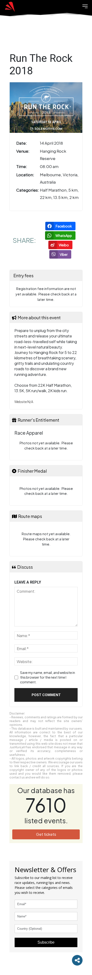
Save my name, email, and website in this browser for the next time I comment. (47, 677)
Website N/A (23, 402)
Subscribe (46, 942)
